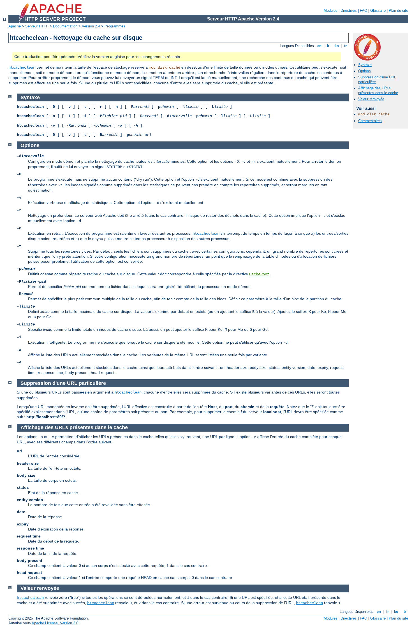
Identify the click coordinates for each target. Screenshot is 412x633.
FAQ (363, 10)
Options (364, 71)
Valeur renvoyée (371, 99)
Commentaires (370, 121)
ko (337, 46)
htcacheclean (21, 67)
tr (345, 46)
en (319, 46)
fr (328, 46)
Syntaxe (365, 65)
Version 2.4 (91, 26)
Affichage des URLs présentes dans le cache (378, 90)
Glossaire (378, 10)
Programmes (115, 26)
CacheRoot (259, 274)
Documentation (65, 26)
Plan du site (398, 10)
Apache (14, 26)
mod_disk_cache (164, 67)
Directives (349, 10)
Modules (330, 10)
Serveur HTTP (36, 26)
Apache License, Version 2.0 (55, 623)
